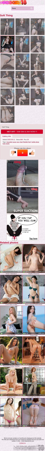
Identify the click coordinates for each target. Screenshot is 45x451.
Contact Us (22, 443)
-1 (13, 152)
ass (18, 142)
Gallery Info (6, 136)
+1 (31, 152)
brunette (9, 142)
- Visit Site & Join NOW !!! (22, 132)
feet (29, 142)
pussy (14, 142)
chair (21, 142)
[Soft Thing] (7, 26)
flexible (25, 142)
